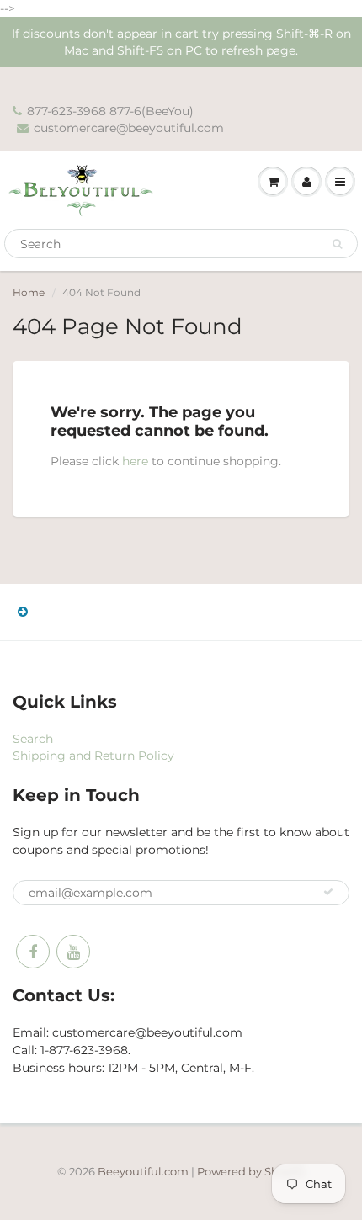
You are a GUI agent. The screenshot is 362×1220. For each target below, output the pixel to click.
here (135, 461)
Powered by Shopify (251, 1171)
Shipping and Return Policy (93, 755)
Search (33, 738)
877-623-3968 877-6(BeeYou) (110, 111)
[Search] (337, 244)
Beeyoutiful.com (143, 1171)
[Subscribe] (328, 891)
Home (29, 292)
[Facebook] (33, 951)
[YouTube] (73, 951)
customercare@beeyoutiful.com (129, 127)
